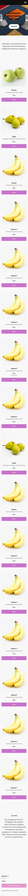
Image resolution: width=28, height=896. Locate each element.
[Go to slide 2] (14, 450)
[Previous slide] (1, 229)
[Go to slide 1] (13, 450)
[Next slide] (27, 229)
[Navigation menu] (25, 2)
